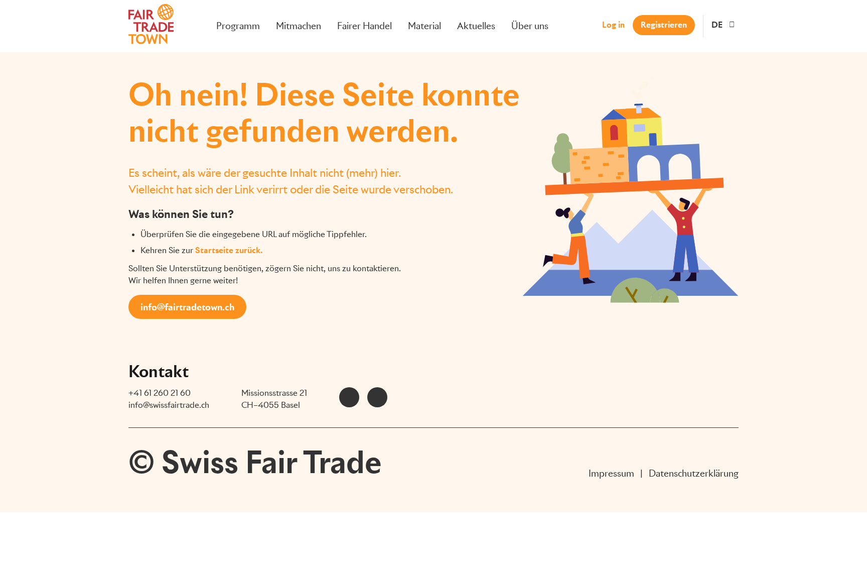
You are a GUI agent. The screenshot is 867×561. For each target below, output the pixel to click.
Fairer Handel (364, 26)
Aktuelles (476, 26)
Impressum (611, 473)
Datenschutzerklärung (694, 473)
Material (424, 26)
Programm (238, 26)
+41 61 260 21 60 (159, 393)
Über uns (529, 26)
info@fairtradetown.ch (187, 307)
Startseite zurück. (228, 250)
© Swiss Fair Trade (255, 462)
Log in (613, 25)
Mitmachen (298, 26)
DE (717, 25)
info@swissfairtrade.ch (168, 405)
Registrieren (664, 25)
